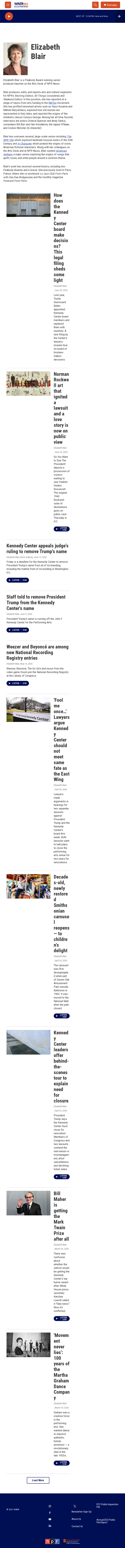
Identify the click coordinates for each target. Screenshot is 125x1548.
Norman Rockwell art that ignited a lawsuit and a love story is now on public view (61, 408)
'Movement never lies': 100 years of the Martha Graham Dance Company (62, 1366)
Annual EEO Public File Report (106, 1521)
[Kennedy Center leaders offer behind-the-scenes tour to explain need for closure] (28, 1042)
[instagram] (50, 1506)
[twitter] (75, 1506)
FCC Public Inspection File (107, 1505)
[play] (9, 16)
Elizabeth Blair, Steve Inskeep (20, 557)
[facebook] (50, 1513)
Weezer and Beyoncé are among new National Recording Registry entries (38, 652)
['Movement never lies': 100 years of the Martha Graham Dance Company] (28, 1345)
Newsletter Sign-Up (81, 1512)
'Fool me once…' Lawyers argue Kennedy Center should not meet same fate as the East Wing (62, 739)
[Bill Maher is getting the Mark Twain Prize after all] (28, 1203)
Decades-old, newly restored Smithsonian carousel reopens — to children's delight (61, 913)
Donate (112, 5)
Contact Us (77, 1526)
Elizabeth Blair (60, 286)
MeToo (52, 102)
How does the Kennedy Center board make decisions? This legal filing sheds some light (61, 237)
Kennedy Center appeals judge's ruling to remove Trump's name (38, 548)
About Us (76, 1519)
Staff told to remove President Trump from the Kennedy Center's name (36, 602)
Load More (38, 1480)
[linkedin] (50, 1526)
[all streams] (120, 16)
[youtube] (50, 1519)
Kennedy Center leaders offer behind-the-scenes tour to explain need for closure (61, 1067)
